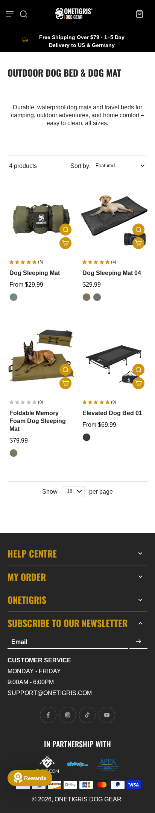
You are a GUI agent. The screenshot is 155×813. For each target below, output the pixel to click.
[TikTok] (87, 715)
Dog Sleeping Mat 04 (111, 273)
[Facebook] (48, 715)
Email (19, 642)
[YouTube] (107, 715)
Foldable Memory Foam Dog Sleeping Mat (37, 421)
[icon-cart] (139, 13)
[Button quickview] (65, 230)
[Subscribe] (138, 642)
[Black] (86, 437)
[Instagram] (67, 715)
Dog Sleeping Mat (34, 273)
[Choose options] (65, 243)
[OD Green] (13, 297)
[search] (23, 13)
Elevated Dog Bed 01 (112, 413)
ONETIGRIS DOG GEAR (88, 799)
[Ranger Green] (86, 297)
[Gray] (97, 297)
